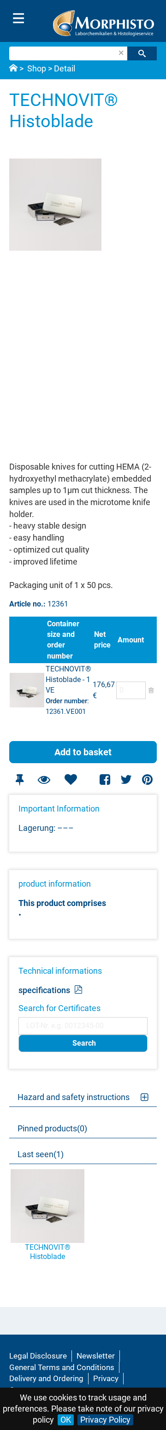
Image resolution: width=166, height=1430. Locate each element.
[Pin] (19, 779)
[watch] (43, 779)
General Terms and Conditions (61, 1367)
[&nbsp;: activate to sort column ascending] (27, 640)
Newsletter (96, 1355)
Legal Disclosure (38, 1355)
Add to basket (83, 752)
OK (65, 1419)
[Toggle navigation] (18, 18)
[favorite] (70, 779)
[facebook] (105, 779)
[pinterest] (147, 779)
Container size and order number (63, 639)
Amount (131, 640)
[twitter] (126, 779)
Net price (102, 639)
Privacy (106, 1378)
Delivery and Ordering (46, 1378)
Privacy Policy (105, 1419)
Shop (36, 68)
